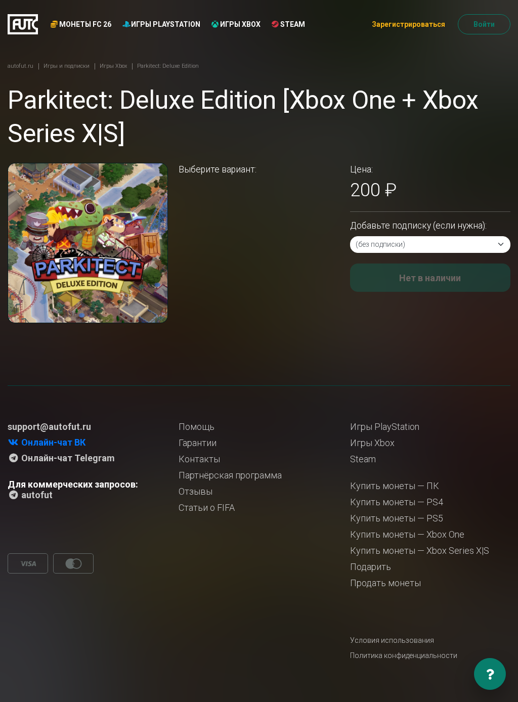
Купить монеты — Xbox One (407, 534)
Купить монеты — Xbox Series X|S (419, 550)
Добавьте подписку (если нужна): (418, 226)
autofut (36, 495)
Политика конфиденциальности (403, 655)
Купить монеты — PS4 (396, 502)
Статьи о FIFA (207, 507)
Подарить (370, 566)
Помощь (196, 426)
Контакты (199, 459)
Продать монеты (385, 583)
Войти (484, 24)
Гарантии (198, 442)
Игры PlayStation (165, 24)
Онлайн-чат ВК (52, 442)
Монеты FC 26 (84, 24)
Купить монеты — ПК (394, 485)
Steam (292, 24)
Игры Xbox (240, 24)
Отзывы (195, 491)
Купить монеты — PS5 (396, 518)
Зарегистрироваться (408, 24)
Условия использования (392, 640)
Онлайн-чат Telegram (67, 458)
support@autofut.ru (49, 426)
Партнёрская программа (230, 475)
